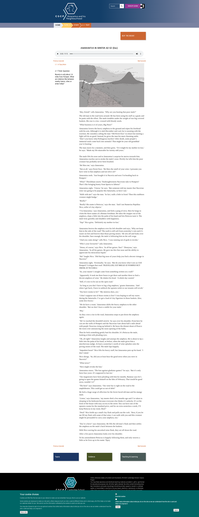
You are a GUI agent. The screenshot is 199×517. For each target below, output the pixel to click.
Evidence (91, 457)
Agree (176, 510)
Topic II (67, 25)
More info (24, 512)
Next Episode (142, 61)
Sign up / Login (133, 6)
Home (57, 25)
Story (76, 25)
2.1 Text (86, 25)
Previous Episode (58, 61)
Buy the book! (128, 36)
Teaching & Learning (130, 457)
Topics (57, 457)
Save (118, 507)
